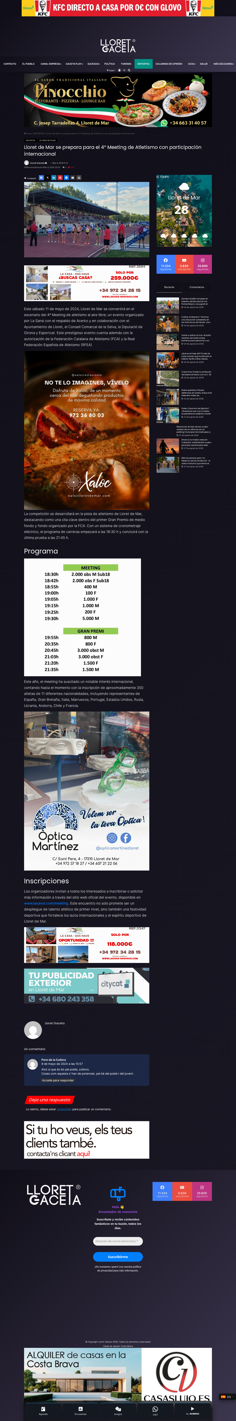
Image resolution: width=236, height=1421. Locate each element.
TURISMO (126, 63)
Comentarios (197, 287)
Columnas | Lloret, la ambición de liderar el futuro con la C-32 (196, 373)
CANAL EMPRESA (50, 63)
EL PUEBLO (28, 63)
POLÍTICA (109, 63)
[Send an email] (46, 163)
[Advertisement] (86, 1307)
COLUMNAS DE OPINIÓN (169, 63)
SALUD (204, 63)
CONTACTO (10, 63)
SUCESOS (92, 63)
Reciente (169, 287)
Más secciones (223, 63)
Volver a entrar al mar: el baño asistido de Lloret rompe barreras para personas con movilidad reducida (196, 338)
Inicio (29, 133)
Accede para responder (58, 1080)
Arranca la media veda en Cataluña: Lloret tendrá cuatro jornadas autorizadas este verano (196, 442)
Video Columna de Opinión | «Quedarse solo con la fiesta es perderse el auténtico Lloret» (196, 411)
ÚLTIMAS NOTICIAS (47, 140)
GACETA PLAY (73, 63)
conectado (64, 1109)
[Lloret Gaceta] (118, 35)
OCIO (191, 63)
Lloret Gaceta (37, 163)
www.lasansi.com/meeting (46, 903)
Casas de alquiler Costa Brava (118, 1346)
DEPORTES (143, 63)
